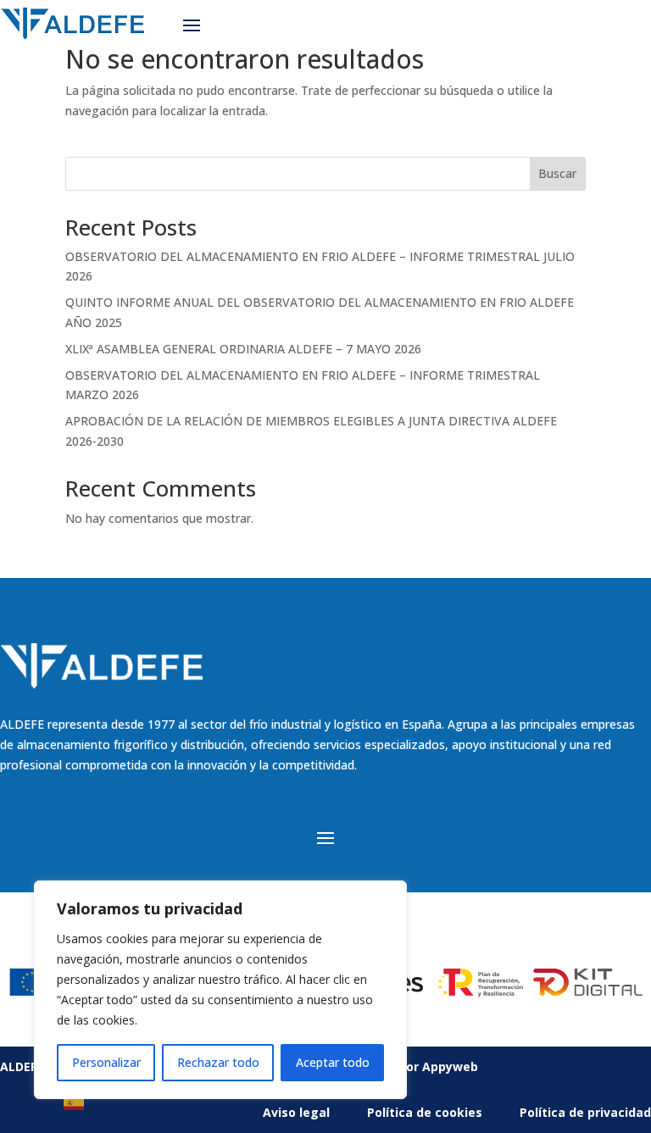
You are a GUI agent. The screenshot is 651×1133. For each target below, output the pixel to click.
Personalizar (106, 1062)
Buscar (557, 173)
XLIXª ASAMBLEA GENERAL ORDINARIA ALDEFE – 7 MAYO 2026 (243, 349)
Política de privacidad (585, 1112)
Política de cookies (424, 1112)
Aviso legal (296, 1112)
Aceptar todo (333, 1062)
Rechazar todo (218, 1062)
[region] (220, 989)
